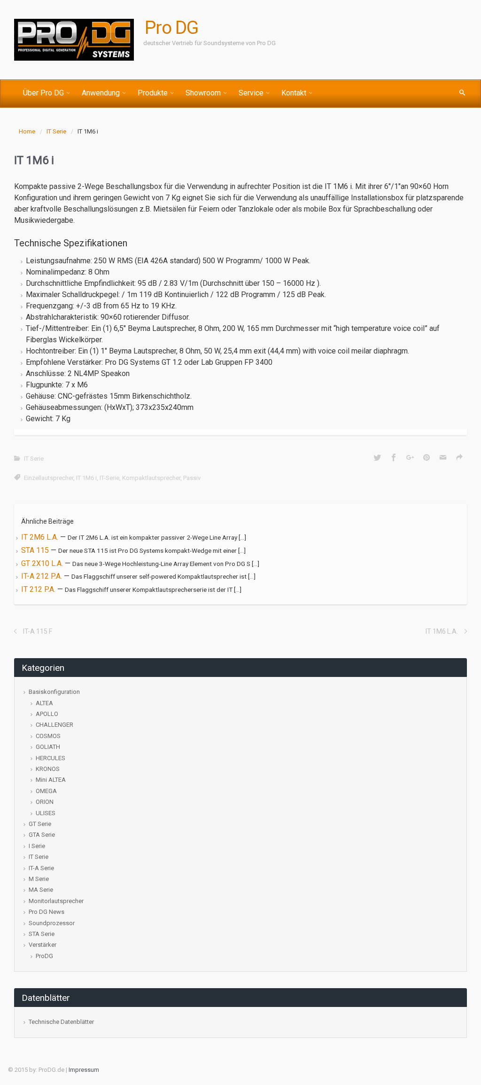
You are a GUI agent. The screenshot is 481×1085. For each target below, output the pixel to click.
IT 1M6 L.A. (442, 631)
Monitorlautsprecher (56, 900)
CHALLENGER (54, 724)
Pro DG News (46, 911)
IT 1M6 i (86, 477)
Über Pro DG (43, 92)
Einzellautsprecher (48, 477)
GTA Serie (42, 834)
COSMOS (48, 735)
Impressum (84, 1069)
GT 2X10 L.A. (43, 563)
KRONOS (48, 768)
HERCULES (50, 758)
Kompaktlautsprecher (151, 477)
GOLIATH (48, 746)
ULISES (45, 813)
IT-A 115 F (37, 631)
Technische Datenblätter (61, 1021)
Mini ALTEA (51, 779)
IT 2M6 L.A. (40, 537)
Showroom (203, 92)
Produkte (153, 92)
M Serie (39, 878)
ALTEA (44, 703)
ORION (45, 801)
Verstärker (42, 944)
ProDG (44, 955)
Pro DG (171, 28)
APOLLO (47, 713)
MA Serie (41, 889)
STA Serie (41, 933)
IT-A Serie (41, 868)
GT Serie (40, 823)
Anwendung (101, 92)
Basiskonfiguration (54, 691)
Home (27, 131)
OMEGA (46, 790)
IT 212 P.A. (39, 589)
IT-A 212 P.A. (42, 576)
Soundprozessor (52, 923)
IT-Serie (109, 477)
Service (251, 92)
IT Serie (56, 131)
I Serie (37, 845)
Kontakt (293, 92)
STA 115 (36, 550)
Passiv (192, 477)
